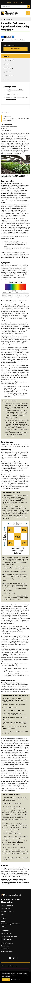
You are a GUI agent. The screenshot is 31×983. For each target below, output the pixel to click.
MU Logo (2, 895)
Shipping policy (5, 946)
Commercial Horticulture (12, 94)
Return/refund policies (7, 943)
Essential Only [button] (6, 979)
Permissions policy (6, 939)
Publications (7, 19)
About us (3, 918)
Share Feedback (21, 40)
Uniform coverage (8, 68)
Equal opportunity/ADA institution (10, 924)
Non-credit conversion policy (9, 936)
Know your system (8, 60)
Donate (22, 2)
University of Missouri (12, 895)
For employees (5, 930)
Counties (15, 2)
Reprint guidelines (8, 40)
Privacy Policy (22, 975)
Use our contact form (7, 905)
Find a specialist (5, 908)
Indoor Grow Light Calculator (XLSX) (17, 118)
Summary (6, 80)
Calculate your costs (8, 76)
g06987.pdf (15, 49)
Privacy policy (5, 949)
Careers (3, 921)
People (9, 2)
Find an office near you (7, 911)
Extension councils (6, 933)
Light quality (6, 64)
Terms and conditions (7, 951)
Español (3, 926)
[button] (15, 979)
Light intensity (7, 72)
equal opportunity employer (11, 965)
